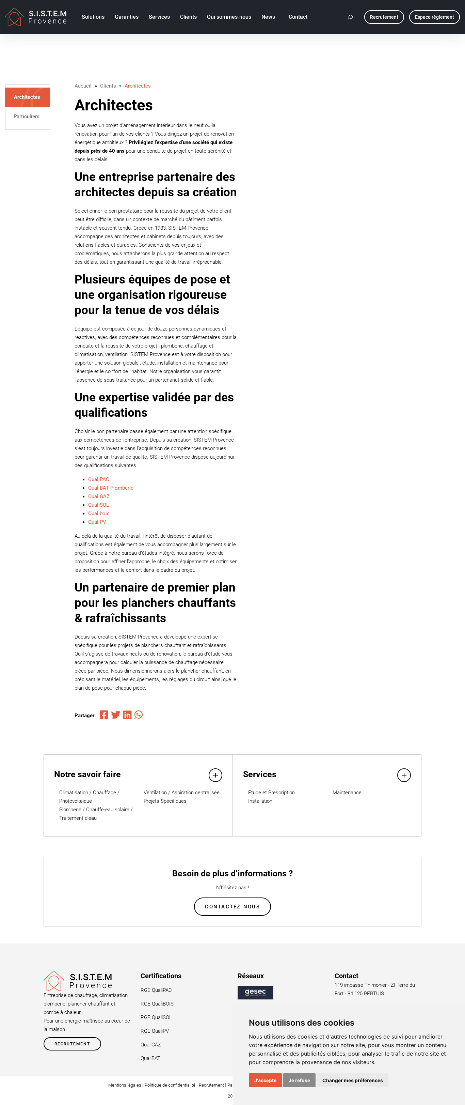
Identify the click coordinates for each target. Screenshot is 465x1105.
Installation (260, 801)
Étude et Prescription (271, 792)
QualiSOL (98, 505)
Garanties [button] (127, 17)
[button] (350, 17)
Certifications (161, 976)
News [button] (268, 17)
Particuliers (26, 116)
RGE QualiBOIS (157, 1004)
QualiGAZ (99, 496)
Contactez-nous (232, 907)
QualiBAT (150, 1058)
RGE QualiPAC (156, 990)
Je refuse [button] (299, 1080)
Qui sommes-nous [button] (229, 17)
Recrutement (72, 1044)
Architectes (27, 97)
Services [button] (159, 17)
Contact (298, 17)
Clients (108, 86)
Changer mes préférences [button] (352, 1080)
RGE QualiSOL (156, 1017)
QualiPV (97, 522)
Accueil (83, 86)
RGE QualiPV (155, 1031)
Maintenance (347, 792)
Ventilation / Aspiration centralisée (182, 792)
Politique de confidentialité (170, 1085)
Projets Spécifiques (165, 801)
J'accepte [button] (265, 1080)
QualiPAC (98, 479)
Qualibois (99, 513)
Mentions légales (124, 1085)
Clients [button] (188, 17)
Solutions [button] (93, 17)
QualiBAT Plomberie (110, 488)
